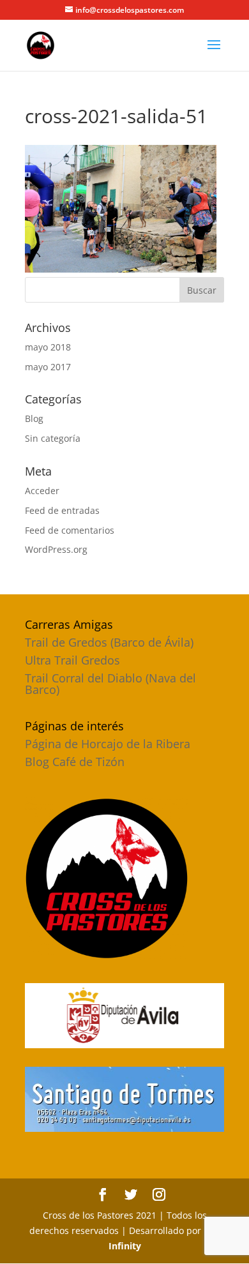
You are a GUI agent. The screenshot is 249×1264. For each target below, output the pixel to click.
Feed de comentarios (69, 530)
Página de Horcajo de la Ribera (107, 743)
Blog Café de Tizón (74, 761)
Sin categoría (52, 438)
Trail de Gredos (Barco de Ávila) (109, 642)
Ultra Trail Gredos (72, 660)
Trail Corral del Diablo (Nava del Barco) (110, 683)
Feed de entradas (62, 510)
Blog (34, 418)
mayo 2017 (48, 367)
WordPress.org (56, 549)
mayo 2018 (48, 347)
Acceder (42, 491)
